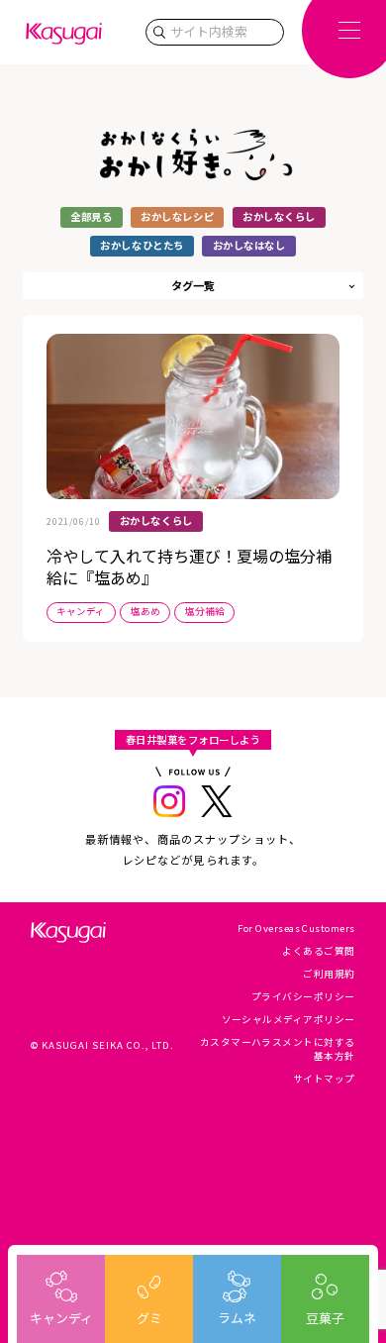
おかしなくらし (279, 216)
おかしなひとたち (141, 245)
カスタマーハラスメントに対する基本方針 (277, 1048)
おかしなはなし (249, 245)
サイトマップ (324, 1078)
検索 (159, 32)
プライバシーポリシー (303, 996)
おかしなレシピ (177, 216)
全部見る (91, 216)
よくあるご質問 (318, 951)
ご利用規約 (328, 974)
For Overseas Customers (296, 928)
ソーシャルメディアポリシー (288, 1019)
